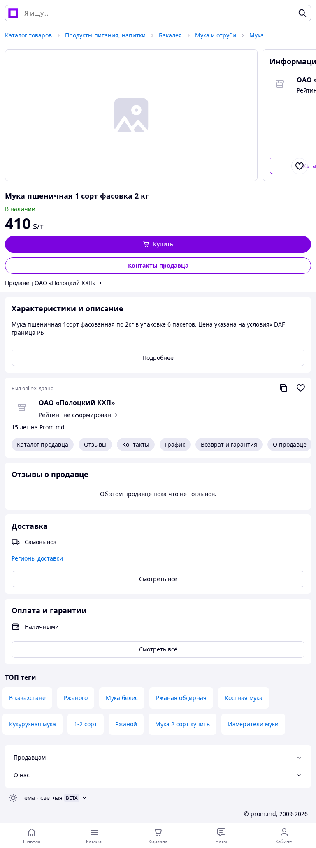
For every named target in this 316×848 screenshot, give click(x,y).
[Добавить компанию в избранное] (301, 388)
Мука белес (122, 698)
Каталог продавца (42, 444)
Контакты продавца (158, 265)
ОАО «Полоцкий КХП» (77, 402)
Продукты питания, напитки (105, 35)
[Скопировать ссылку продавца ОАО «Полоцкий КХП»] (283, 388)
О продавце (290, 444)
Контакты (135, 444)
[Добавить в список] (299, 166)
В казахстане (27, 698)
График (175, 444)
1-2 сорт (85, 724)
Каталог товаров (28, 35)
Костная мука (244, 698)
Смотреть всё (158, 579)
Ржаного (76, 698)
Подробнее (158, 357)
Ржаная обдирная (181, 698)
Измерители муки (253, 724)
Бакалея (170, 35)
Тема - (42, 798)
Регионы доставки (37, 558)
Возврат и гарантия (229, 444)
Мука (256, 35)
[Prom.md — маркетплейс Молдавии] (13, 13)
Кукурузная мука (32, 724)
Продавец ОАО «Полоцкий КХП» (50, 283)
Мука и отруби (215, 35)
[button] (158, 244)
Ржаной (126, 724)
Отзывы (95, 444)
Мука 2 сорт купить (182, 724)
